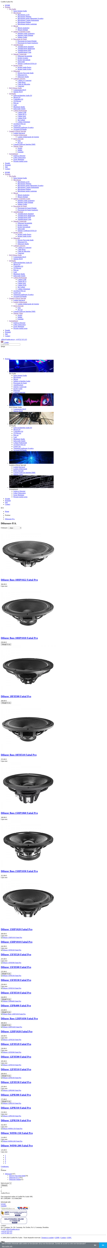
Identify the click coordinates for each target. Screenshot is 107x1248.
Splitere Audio (22, 37)
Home (7, 511)
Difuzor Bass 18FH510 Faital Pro (19, 754)
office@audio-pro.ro (8, 339)
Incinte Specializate (24, 60)
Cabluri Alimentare (24, 122)
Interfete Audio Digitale (25, 35)
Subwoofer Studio (19, 109)
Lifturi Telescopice (19, 157)
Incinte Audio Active (24, 69)
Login (6, 342)
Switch (20, 148)
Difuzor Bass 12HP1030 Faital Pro (19, 1018)
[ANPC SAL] (14, 1216)
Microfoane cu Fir (23, 15)
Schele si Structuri (19, 156)
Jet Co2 (20, 142)
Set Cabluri (21, 120)
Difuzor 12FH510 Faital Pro (16, 1069)
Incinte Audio (17, 65)
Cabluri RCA (22, 114)
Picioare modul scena (20, 161)
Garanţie (3, 1206)
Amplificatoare (18, 45)
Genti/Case (17, 125)
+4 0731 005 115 (6, 1233)
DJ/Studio (12, 94)
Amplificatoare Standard (26, 47)
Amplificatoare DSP (24, 50)
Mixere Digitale (23, 30)
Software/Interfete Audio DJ (22, 95)
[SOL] (14, 1224)
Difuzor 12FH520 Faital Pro (16, 1044)
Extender (21, 152)
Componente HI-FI (19, 90)
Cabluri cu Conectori (24, 80)
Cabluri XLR (22, 118)
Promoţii (8, 165)
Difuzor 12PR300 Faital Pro (16, 1094)
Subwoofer (21, 62)
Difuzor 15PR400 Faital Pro (16, 1005)
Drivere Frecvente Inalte (26, 73)
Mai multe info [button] (7, 1246)
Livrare (3, 1204)
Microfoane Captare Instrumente (28, 20)
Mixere (15, 26)
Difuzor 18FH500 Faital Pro (16, 696)
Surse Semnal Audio (20, 11)
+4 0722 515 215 (21, 339)
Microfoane (17, 13)
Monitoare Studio (19, 107)
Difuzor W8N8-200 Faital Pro (17, 1145)
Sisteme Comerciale (19, 54)
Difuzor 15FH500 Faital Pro (16, 967)
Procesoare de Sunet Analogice (28, 43)
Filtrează (4, 1185)
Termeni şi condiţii (47, 1237)
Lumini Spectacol (19, 133)
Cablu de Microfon (24, 84)
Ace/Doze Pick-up (19, 124)
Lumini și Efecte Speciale (17, 131)
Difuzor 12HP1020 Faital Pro (16, 1031)
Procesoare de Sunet (20, 39)
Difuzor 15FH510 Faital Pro (16, 992)
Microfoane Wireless (24, 16)
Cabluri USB (22, 112)
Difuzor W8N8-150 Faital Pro (17, 1133)
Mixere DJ (16, 97)
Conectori (21, 86)
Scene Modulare (18, 159)
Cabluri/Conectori (19, 78)
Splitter (20, 150)
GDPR (57, 1237)
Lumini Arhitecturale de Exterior (28, 137)
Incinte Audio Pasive (24, 67)
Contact (7, 169)
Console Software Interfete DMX (24, 144)
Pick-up (15, 103)
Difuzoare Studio (23, 77)
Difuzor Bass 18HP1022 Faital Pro (19, 579)
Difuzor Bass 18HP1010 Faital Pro (19, 638)
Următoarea (5, 1166)
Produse (7, 7)
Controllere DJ (18, 99)
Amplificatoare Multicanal (26, 48)
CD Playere (17, 101)
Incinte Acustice (23, 58)
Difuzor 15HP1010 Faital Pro (16, 941)
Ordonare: (4, 528)
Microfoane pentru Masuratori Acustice (30, 18)
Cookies (63, 1237)
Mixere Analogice (23, 28)
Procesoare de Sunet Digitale (27, 41)
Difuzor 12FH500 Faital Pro (16, 1056)
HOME (7, 5)
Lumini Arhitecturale (20, 135)
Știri (6, 167)
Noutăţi (7, 163)
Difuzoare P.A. (22, 75)
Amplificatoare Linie (24, 52)
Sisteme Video (18, 146)
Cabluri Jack (22, 116)
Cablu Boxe (21, 82)
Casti (15, 105)
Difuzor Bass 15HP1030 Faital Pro (19, 871)
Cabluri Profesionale (20, 110)
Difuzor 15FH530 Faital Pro (16, 980)
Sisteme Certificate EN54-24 (27, 63)
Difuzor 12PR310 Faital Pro (16, 1107)
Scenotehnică (13, 154)
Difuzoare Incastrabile (25, 56)
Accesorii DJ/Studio (20, 129)
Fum (19, 140)
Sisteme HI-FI (18, 92)
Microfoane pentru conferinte (27, 24)
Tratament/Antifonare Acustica (23, 127)
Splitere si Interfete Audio (21, 31)
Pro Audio (12, 9)
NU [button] (95, 1245)
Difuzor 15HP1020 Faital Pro (16, 929)
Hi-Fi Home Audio (15, 88)
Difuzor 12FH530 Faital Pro (16, 1082)
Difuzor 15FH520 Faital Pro (16, 954)
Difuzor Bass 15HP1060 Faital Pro (19, 813)
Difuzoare (16, 71)
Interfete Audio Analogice (26, 33)
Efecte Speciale (18, 139)
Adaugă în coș (6, 644)
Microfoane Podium (24, 22)
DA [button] (103, 1245)
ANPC (69, 1237)
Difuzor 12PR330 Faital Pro (16, 1120)
